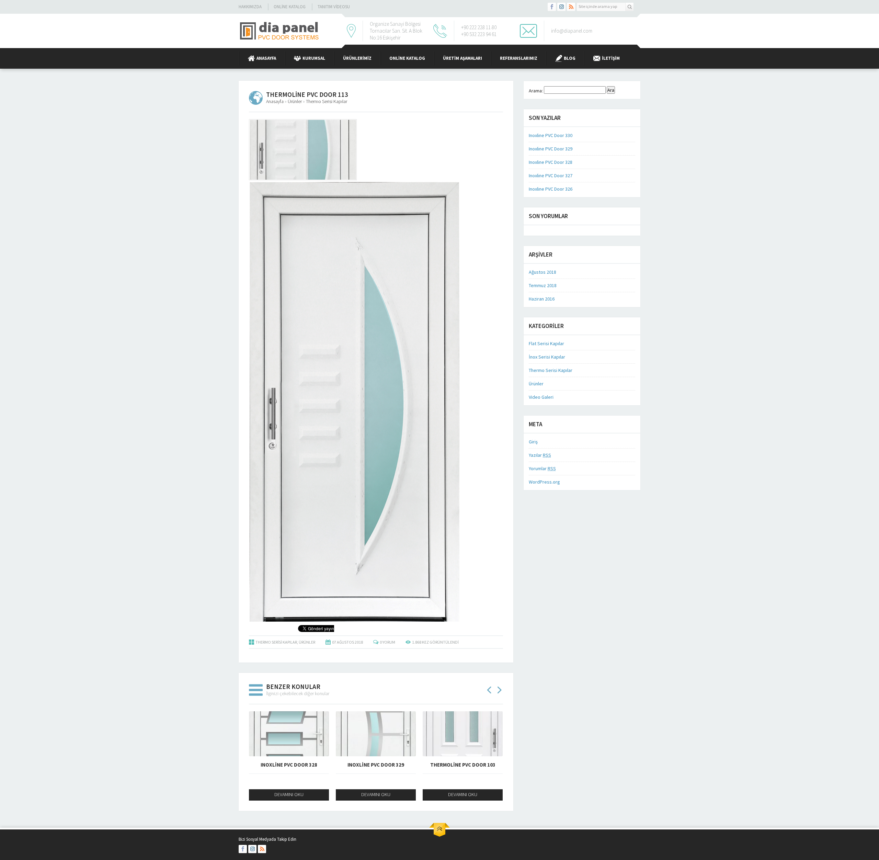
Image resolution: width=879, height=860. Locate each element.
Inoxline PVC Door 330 (550, 135)
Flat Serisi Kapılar (546, 343)
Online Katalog (290, 7)
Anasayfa (266, 58)
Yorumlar (542, 468)
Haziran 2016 (542, 299)
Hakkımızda (250, 7)
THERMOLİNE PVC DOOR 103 (415, 764)
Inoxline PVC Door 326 (550, 189)
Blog (569, 58)
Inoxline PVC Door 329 (329, 764)
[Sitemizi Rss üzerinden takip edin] (571, 7)
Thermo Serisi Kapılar (326, 101)
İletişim (611, 58)
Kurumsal (313, 58)
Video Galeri (541, 397)
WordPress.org (544, 482)
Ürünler (295, 101)
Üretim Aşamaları (462, 58)
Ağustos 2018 (542, 272)
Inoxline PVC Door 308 (503, 764)
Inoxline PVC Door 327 (550, 175)
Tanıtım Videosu (334, 7)
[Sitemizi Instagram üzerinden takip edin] (561, 7)
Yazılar (540, 455)
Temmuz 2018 (543, 285)
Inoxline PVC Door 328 (550, 162)
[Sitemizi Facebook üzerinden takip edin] (552, 7)
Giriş (533, 442)
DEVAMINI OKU (329, 794)
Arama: (536, 91)
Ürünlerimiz (357, 58)
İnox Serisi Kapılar (547, 357)
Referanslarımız (518, 58)
